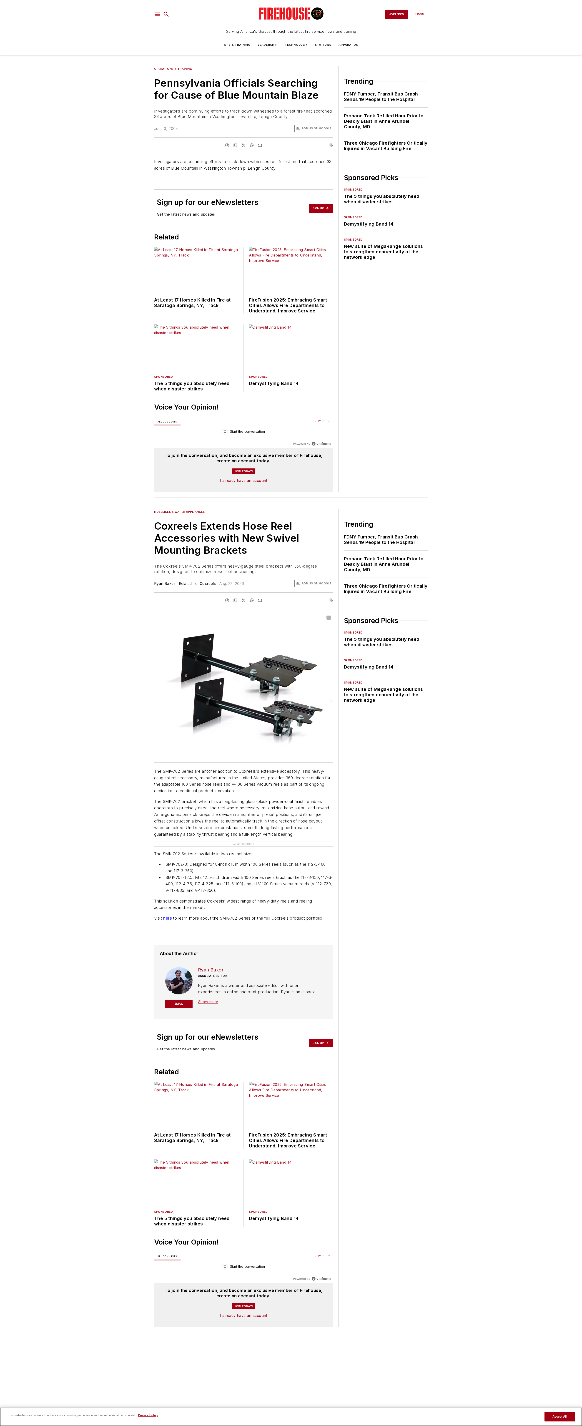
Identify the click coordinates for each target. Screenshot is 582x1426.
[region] (243, 432)
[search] (166, 14)
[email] (260, 145)
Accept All (559, 1416)
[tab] (167, 421)
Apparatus (348, 44)
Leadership (268, 44)
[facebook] (227, 145)
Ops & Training (237, 44)
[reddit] (251, 145)
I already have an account (243, 480)
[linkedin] (235, 145)
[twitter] (243, 145)
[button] (157, 14)
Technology (296, 44)
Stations (323, 44)
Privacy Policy (148, 1415)
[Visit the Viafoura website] (321, 444)
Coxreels (208, 583)
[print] (331, 145)
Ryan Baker (164, 583)
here (167, 918)
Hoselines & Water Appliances (179, 511)
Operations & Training (173, 68)
